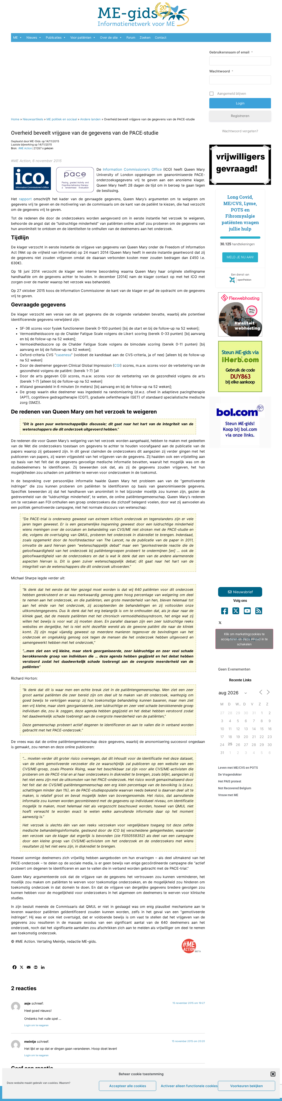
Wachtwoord (221, 71)
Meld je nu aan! (240, 257)
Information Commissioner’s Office (132, 169)
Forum (130, 37)
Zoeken (145, 37)
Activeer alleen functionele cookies (188, 1086)
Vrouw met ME (228, 795)
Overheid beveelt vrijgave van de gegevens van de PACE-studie (84, 133)
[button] (273, 1074)
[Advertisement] (108, 77)
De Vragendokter (230, 774)
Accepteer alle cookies (127, 1086)
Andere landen (90, 119)
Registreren (240, 116)
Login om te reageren (36, 1025)
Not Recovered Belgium (234, 788)
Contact (160, 37)
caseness (63, 355)
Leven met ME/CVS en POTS (238, 767)
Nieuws (31, 37)
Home (15, 119)
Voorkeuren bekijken (246, 1086)
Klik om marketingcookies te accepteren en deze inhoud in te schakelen (244, 639)
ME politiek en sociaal (61, 119)
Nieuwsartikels (33, 119)
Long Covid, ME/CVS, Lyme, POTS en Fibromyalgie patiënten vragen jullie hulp (240, 213)
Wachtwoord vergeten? (240, 131)
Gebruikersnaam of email (231, 52)
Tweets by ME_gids (244, 639)
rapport (25, 199)
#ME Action (25, 148)
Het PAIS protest (229, 781)
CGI (117, 365)
